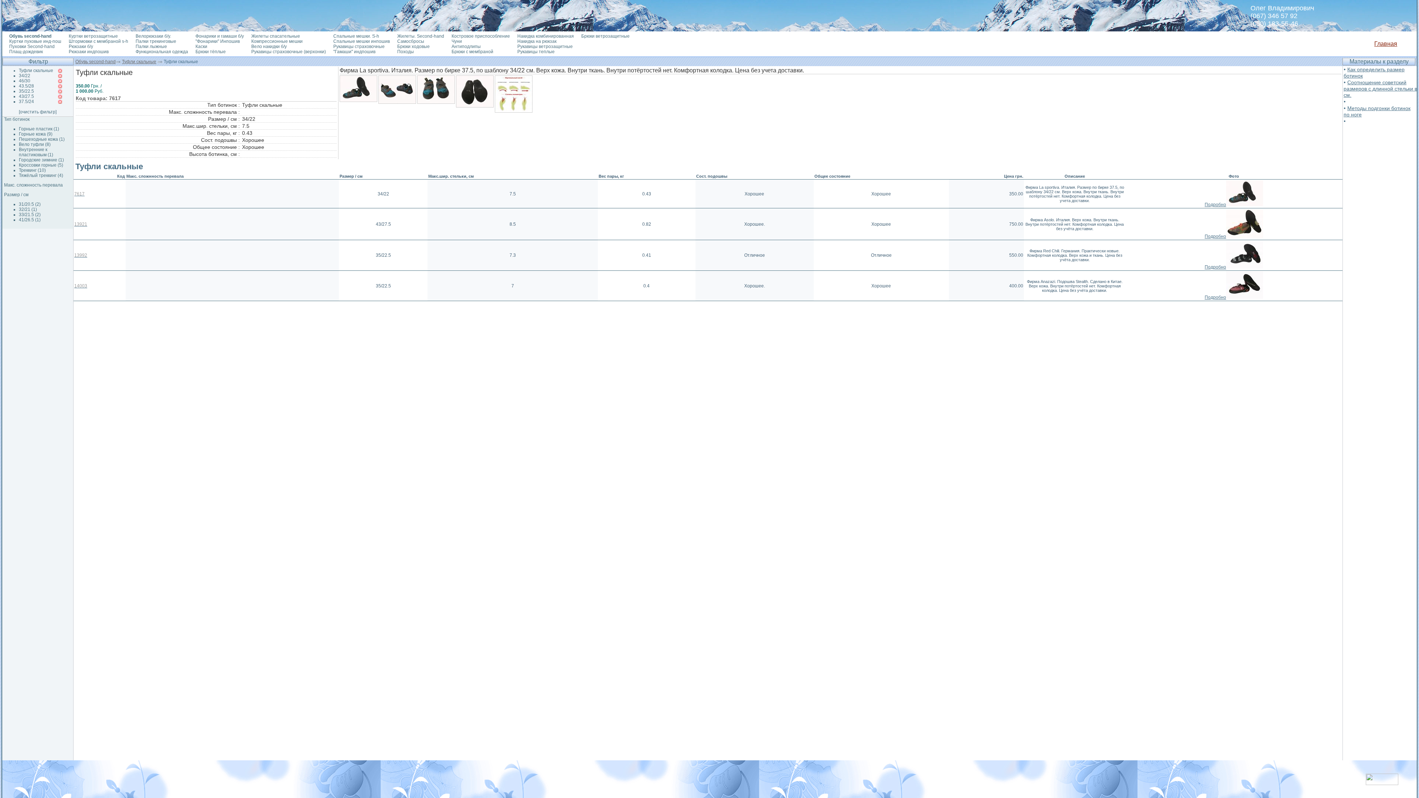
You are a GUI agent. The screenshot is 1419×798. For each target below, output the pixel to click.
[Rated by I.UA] (1382, 783)
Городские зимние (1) (41, 160)
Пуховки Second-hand (32, 46)
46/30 (24, 80)
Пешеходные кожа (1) (42, 139)
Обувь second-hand (95, 61)
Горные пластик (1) (39, 129)
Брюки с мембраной (472, 51)
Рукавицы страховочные (359, 46)
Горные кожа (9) (35, 134)
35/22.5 (26, 91)
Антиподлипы (466, 46)
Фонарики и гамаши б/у (219, 36)
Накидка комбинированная (545, 36)
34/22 (24, 75)
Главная (1385, 44)
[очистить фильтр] (38, 112)
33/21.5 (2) (30, 214)
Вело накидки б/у (269, 46)
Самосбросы (410, 41)
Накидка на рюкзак (537, 41)
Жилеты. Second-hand (420, 36)
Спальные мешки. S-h (356, 36)
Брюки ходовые (413, 46)
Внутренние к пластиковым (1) (36, 152)
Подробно (1215, 204)
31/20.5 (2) (30, 204)
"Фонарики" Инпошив (217, 41)
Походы (405, 51)
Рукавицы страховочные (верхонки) (288, 51)
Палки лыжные (151, 46)
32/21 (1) (28, 209)
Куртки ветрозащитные (93, 36)
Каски (201, 46)
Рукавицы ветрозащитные (545, 46)
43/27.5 (26, 96)
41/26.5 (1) (30, 219)
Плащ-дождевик (26, 51)
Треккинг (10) (32, 170)
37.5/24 (26, 101)
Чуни (457, 41)
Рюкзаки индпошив (89, 51)
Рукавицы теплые (536, 51)
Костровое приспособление (481, 36)
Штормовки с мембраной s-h (98, 41)
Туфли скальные (139, 61)
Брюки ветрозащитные (605, 36)
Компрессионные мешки (277, 41)
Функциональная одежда (162, 51)
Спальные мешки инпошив (361, 41)
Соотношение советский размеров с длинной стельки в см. (1380, 88)
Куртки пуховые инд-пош (35, 41)
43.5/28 (26, 86)
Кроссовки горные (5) (41, 165)
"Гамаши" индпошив (354, 51)
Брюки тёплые (210, 51)
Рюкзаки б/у (81, 46)
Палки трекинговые (156, 41)
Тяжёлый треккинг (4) (41, 175)
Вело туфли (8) (35, 144)
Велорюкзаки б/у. (153, 36)
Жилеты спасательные (275, 36)
